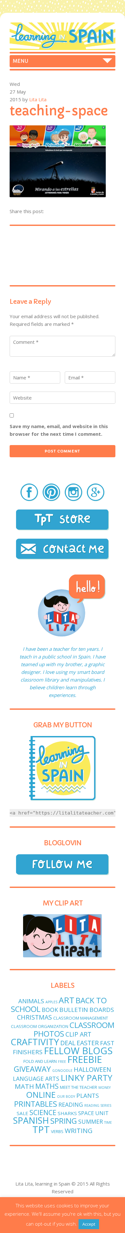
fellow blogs (78, 1050)
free (62, 1061)
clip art (78, 1034)
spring (63, 1120)
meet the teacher (78, 1087)
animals (31, 1001)
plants (87, 1095)
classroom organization (39, 1026)
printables (35, 1104)
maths (47, 1086)
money (104, 1087)
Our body (66, 1096)
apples (51, 1002)
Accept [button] (88, 1224)
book (50, 1010)
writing (79, 1130)
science (42, 1112)
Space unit (93, 1113)
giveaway (32, 1068)
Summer (90, 1121)
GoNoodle (62, 1070)
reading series (97, 1105)
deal (67, 1043)
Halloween (92, 1069)
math (24, 1086)
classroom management (80, 1018)
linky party (86, 1077)
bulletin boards (86, 1009)
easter (88, 1043)
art (66, 1000)
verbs (57, 1131)
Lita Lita (37, 99)
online (41, 1094)
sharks (67, 1113)
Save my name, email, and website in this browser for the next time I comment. (59, 430)
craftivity (35, 1042)
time (108, 1122)
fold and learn (40, 1061)
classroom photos (74, 1029)
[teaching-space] (58, 195)
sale (22, 1113)
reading (70, 1104)
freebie (84, 1059)
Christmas (34, 1017)
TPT (41, 1129)
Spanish (31, 1120)
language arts (36, 1078)
